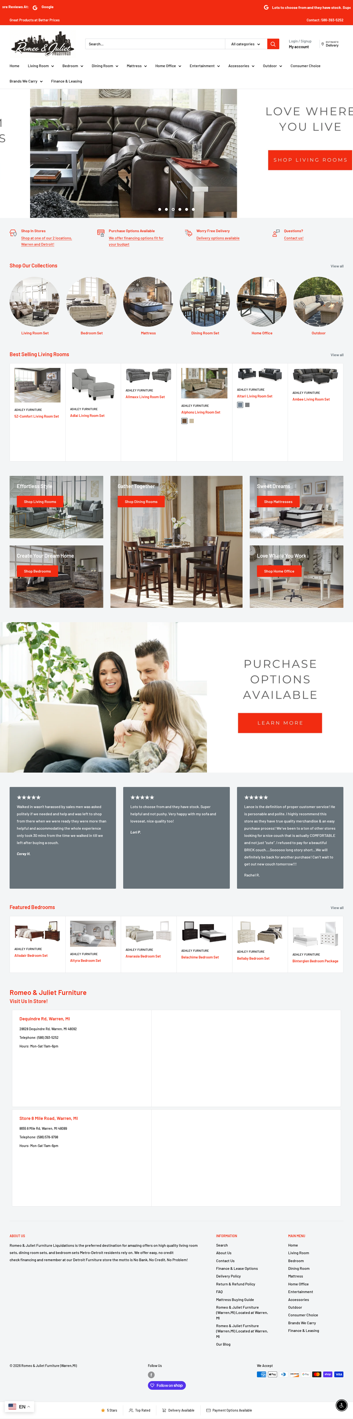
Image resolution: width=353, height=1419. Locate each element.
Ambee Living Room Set (311, 399)
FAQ (219, 1291)
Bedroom (70, 65)
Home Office (165, 65)
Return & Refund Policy (235, 1284)
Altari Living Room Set (255, 396)
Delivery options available (218, 238)
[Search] (273, 44)
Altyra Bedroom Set (85, 960)
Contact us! (294, 238)
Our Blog (223, 1344)
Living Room (38, 65)
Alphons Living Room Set (200, 412)
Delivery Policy (228, 1276)
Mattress (134, 65)
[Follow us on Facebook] (151, 1375)
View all (337, 266)
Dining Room (102, 65)
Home (14, 65)
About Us (223, 1252)
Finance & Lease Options (237, 1268)
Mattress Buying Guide (235, 1299)
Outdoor (270, 65)
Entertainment (202, 65)
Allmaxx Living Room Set (145, 397)
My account (299, 46)
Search (222, 1245)
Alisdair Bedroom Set (31, 955)
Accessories (238, 65)
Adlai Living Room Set (87, 415)
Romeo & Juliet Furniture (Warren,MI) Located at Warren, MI (242, 1312)
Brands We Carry (23, 81)
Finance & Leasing (66, 81)
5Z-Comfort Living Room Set (36, 416)
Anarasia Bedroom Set (143, 956)
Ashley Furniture (28, 410)
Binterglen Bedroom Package (315, 961)
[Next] (343, 412)
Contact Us (225, 1260)
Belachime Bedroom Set (200, 957)
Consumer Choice (306, 65)
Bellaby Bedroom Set (253, 958)
